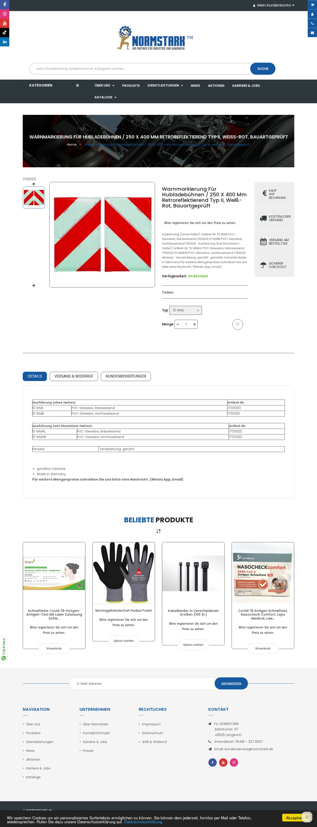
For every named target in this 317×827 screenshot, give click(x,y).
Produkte (33, 733)
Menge (168, 324)
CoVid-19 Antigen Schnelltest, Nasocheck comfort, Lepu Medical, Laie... (263, 614)
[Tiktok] (4, 32)
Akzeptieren (296, 818)
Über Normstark (95, 724)
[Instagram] (4, 14)
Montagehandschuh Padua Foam (123, 610)
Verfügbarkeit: (174, 276)
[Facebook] (4, 4)
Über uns (33, 724)
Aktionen (33, 759)
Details (35, 376)
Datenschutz (152, 733)
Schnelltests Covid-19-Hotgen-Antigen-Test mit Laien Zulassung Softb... (54, 614)
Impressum (151, 724)
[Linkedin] (4, 41)
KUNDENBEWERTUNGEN (126, 376)
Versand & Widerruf (74, 376)
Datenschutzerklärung (143, 821)
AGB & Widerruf (154, 742)
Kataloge (33, 777)
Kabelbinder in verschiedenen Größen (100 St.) (193, 612)
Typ (165, 310)
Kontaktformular (96, 733)
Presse (88, 750)
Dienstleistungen (39, 742)
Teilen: (168, 292)
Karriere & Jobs (38, 768)
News (30, 750)
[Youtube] (4, 23)
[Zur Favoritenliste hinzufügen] (237, 324)
